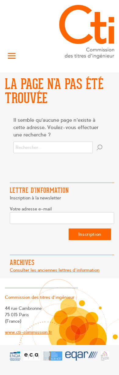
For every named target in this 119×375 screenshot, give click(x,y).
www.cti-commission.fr (28, 332)
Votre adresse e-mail (31, 209)
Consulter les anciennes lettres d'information (54, 270)
